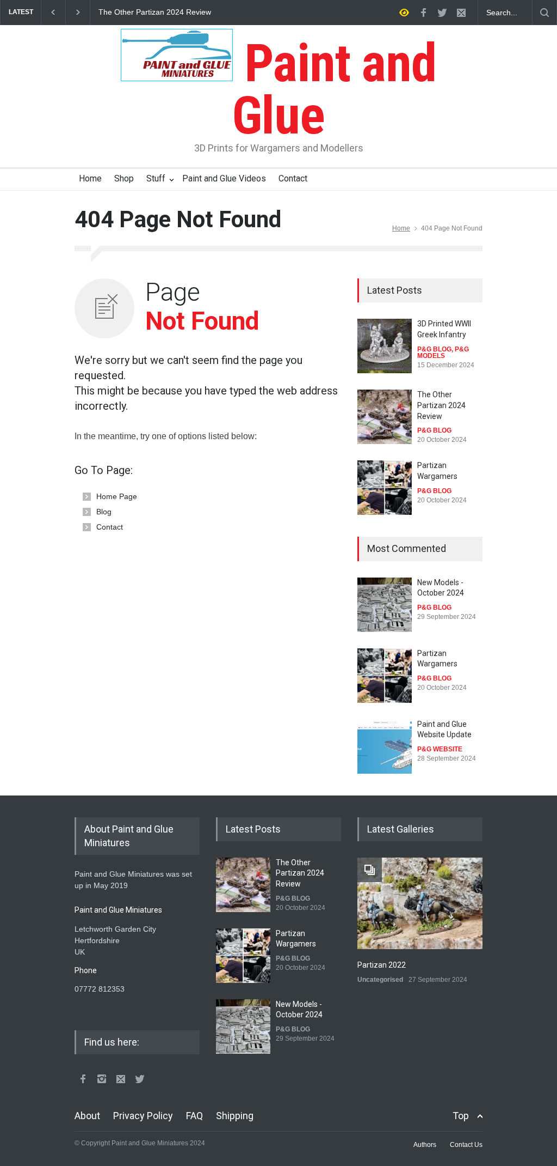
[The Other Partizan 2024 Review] (384, 417)
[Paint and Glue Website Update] (384, 746)
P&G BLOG (434, 349)
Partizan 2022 (381, 965)
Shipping (234, 1115)
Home (90, 178)
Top (461, 1115)
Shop (124, 178)
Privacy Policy (143, 1115)
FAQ (194, 1115)
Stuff (155, 178)
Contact (292, 178)
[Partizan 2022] (419, 904)
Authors (424, 1145)
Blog (104, 511)
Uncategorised (380, 979)
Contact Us (466, 1145)
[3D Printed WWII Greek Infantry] (384, 346)
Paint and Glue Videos (224, 178)
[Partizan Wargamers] (384, 487)
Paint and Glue (334, 89)
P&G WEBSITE (439, 749)
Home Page (116, 496)
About (87, 1115)
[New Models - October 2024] (384, 605)
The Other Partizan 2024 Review (154, 12)
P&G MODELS (443, 352)
